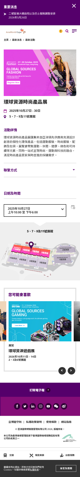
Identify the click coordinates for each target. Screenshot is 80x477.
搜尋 (69, 32)
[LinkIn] (33, 406)
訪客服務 (69, 455)
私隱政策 (34, 469)
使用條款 (51, 422)
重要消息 (59, 29)
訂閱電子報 (37, 390)
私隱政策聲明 (34, 422)
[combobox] (35, 210)
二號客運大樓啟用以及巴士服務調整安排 (32, 13)
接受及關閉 (66, 468)
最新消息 (17, 39)
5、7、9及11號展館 (22, 116)
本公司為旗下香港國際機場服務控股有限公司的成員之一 (32, 437)
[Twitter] (25, 406)
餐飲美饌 (39, 455)
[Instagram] (40, 406)
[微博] (64, 406)
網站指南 (66, 422)
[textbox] (35, 210)
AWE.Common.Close (74, 6)
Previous (62, 370)
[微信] (56, 406)
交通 (11, 455)
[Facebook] (17, 406)
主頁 (6, 39)
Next (71, 370)
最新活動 (30, 39)
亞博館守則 (15, 422)
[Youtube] (48, 406)
